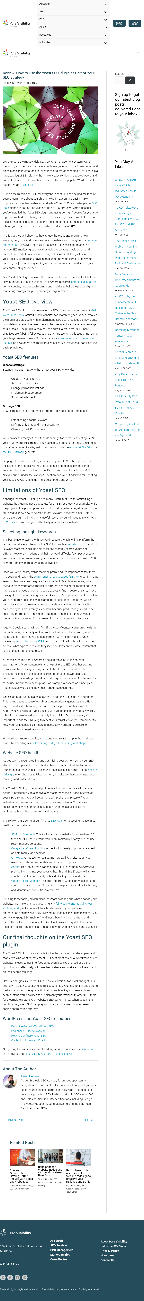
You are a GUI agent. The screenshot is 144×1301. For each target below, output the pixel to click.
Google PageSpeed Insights (28, 848)
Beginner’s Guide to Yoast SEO (29, 1031)
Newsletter (108, 1255)
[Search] (130, 80)
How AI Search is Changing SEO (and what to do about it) (127, 357)
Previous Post (13, 1119)
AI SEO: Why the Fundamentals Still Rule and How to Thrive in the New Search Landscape (126, 308)
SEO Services (59, 1245)
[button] (119, 23)
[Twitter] (10, 1277)
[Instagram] (25, 1277)
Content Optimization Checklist (30, 1040)
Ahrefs (15, 867)
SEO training (39, 743)
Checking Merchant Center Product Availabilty (127, 335)
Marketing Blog (60, 1254)
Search (119, 73)
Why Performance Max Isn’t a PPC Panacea (126, 380)
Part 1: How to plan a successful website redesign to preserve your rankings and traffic (78, 1176)
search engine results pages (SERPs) (56, 576)
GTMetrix (17, 857)
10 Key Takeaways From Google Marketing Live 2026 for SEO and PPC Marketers (127, 219)
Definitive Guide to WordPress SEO (32, 1026)
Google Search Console (25, 880)
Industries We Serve (113, 1246)
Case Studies (58, 1259)
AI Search (56, 1240)
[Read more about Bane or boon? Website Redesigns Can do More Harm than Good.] (50, 1155)
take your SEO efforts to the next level (49, 1053)
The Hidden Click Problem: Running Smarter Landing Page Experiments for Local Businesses (128, 252)
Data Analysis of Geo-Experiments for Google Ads (127, 280)
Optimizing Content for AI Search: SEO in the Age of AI (127, 429)
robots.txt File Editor (81, 447)
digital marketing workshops (68, 743)
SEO (11, 1189)
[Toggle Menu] (105, 4)
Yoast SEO (29, 184)
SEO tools (9, 522)
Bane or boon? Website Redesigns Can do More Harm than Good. (50, 1171)
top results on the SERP (29, 641)
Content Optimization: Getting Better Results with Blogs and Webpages (21, 1176)
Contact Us (107, 1260)
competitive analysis (83, 282)
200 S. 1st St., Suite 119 (15, 1246)
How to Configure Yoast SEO (28, 1035)
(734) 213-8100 (9, 1263)
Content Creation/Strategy (21, 1185)
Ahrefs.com (75, 544)
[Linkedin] (3, 1277)
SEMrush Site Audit (23, 834)
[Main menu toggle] (137, 53)
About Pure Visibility (114, 1241)
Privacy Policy (110, 1250)
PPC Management (61, 1250)
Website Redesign (46, 1182)
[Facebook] (17, 1277)
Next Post (90, 1119)
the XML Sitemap (13, 452)
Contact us (87, 1049)
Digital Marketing (45, 1179)
